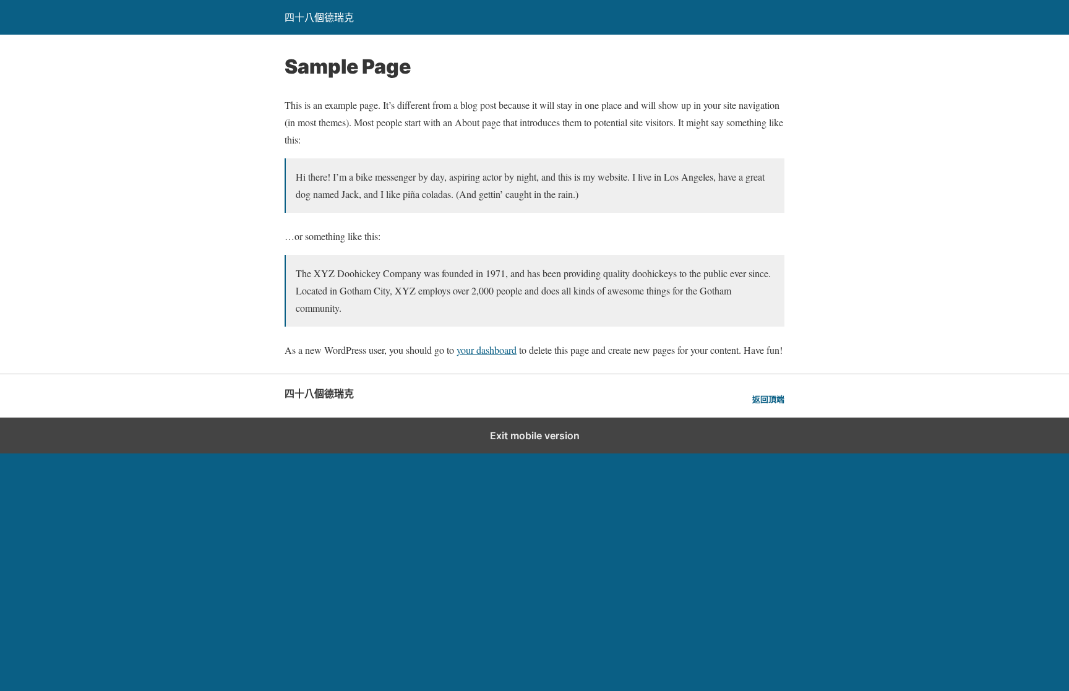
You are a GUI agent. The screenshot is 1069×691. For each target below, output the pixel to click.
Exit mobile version (535, 435)
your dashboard (487, 349)
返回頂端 (768, 399)
